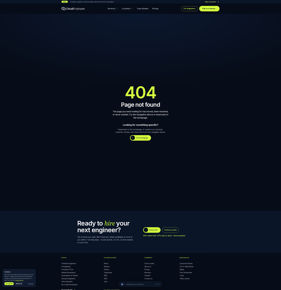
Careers (147, 275)
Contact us (148, 278)
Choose (30, 283)
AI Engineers (66, 266)
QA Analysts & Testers (69, 275)
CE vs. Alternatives (186, 266)
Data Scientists (67, 281)
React (106, 263)
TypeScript (108, 272)
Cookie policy (19, 280)
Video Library (185, 278)
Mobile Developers (68, 272)
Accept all (9, 283)
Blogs (182, 269)
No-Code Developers (69, 285)
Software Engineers (68, 263)
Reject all (19, 283)
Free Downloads (186, 272)
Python (106, 269)
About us (147, 266)
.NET (106, 278)
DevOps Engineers (68, 278)
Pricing (146, 269)
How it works (149, 263)
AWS (105, 275)
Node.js (107, 266)
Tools (182, 275)
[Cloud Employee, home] (73, 8)
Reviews (147, 272)
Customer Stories (186, 263)
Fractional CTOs (67, 269)
